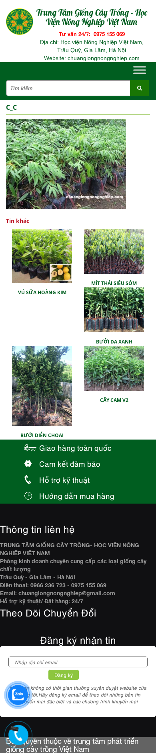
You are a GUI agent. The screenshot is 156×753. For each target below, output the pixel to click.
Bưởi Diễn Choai (42, 435)
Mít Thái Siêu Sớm (114, 283)
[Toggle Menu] (139, 70)
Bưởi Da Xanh (114, 341)
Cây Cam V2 (114, 400)
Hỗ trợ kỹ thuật (64, 479)
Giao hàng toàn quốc (75, 447)
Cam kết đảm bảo (69, 463)
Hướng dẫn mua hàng (76, 495)
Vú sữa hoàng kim (42, 292)
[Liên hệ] (16, 727)
